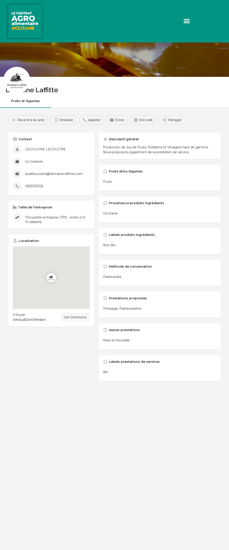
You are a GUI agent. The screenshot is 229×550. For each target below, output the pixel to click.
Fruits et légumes (25, 101)
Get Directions (75, 317)
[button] (187, 21)
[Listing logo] (16, 80)
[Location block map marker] (51, 277)
